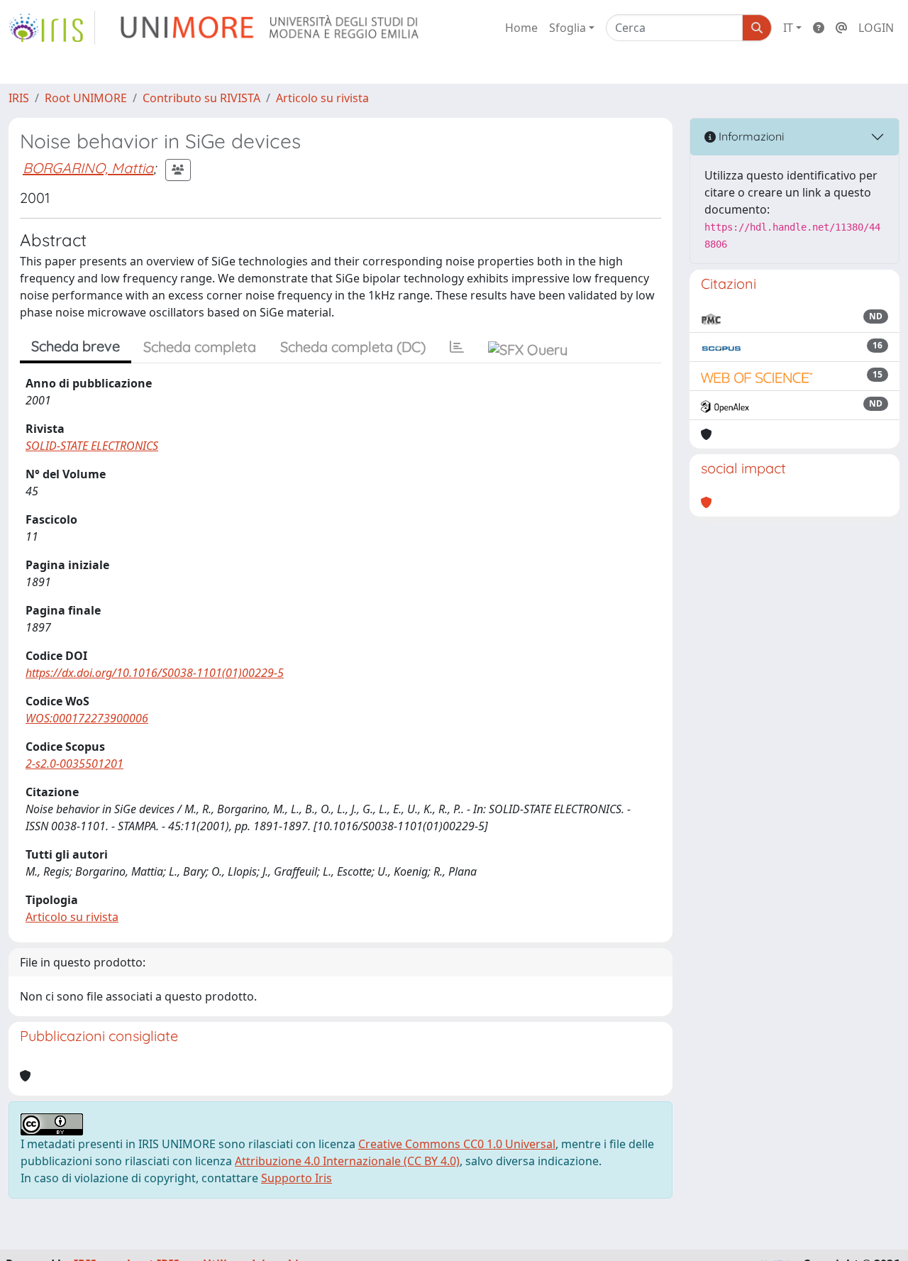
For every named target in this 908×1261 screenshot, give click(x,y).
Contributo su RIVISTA (201, 98)
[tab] (457, 347)
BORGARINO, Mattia (88, 168)
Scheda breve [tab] (75, 346)
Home (521, 27)
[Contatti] (841, 27)
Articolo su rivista (322, 98)
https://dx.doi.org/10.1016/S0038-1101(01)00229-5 (155, 673)
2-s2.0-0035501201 (74, 763)
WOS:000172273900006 (87, 718)
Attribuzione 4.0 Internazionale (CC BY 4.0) (347, 1161)
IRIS (19, 98)
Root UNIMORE (86, 98)
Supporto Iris (296, 1178)
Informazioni (750, 136)
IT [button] (788, 27)
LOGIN (876, 27)
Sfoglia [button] (567, 27)
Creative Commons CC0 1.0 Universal (456, 1144)
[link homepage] (52, 28)
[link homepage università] (270, 28)
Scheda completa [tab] (199, 347)
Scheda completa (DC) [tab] (353, 347)
